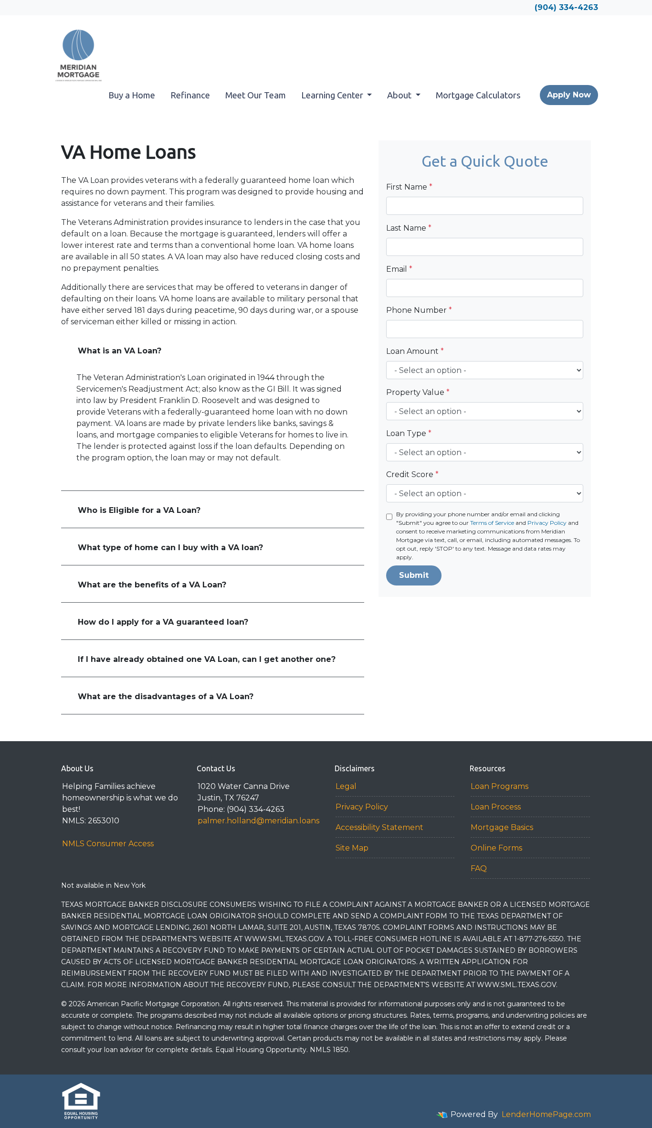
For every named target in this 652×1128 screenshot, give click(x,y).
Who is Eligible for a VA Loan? (139, 510)
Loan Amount (415, 351)
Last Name (408, 228)
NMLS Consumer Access (108, 843)
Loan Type (408, 433)
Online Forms (496, 847)
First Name (409, 187)
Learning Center (333, 95)
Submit (414, 575)
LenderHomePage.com (546, 1114)
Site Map (352, 847)
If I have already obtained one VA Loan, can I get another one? (207, 659)
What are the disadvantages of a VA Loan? (165, 696)
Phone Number (419, 310)
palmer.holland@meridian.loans (258, 820)
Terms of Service (492, 522)
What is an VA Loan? (119, 350)
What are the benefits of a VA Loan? (152, 584)
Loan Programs (499, 786)
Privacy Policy (547, 522)
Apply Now (569, 94)
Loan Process (496, 806)
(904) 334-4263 (566, 7)
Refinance (190, 95)
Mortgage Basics (502, 827)
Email (399, 269)
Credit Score (412, 474)
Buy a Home (131, 95)
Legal (346, 786)
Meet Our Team (255, 95)
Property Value (418, 392)
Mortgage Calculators (478, 95)
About (400, 95)
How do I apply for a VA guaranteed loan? (163, 622)
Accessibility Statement (379, 827)
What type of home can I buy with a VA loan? (170, 547)
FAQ (479, 868)
